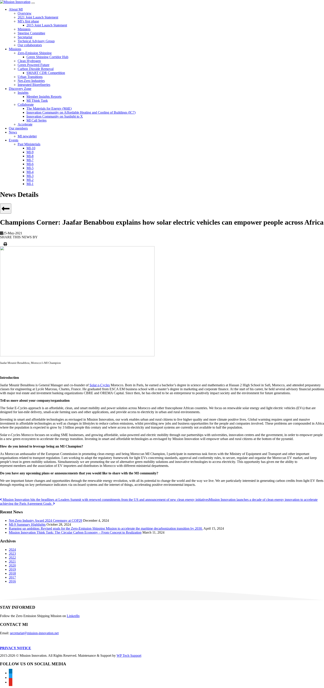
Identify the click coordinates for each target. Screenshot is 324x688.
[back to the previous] (5, 208)
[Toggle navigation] (33, 3)
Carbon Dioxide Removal (36, 69)
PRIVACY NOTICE (15, 648)
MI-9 (30, 152)
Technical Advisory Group (36, 41)
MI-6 (30, 164)
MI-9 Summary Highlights (27, 524)
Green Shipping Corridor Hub (47, 57)
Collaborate (26, 104)
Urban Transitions (30, 77)
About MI (16, 9)
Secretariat (25, 37)
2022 (12, 557)
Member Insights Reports (43, 96)
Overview (25, 13)
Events (13, 140)
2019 (12, 569)
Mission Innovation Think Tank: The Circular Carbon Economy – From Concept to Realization (75, 532)
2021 (12, 561)
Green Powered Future (33, 65)
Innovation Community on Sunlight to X (54, 116)
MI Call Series (36, 120)
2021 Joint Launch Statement (38, 17)
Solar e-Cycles (99, 385)
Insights (23, 92)
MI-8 (30, 156)
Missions (15, 49)
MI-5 (30, 168)
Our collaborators (30, 45)
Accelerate (25, 124)
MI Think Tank (37, 100)
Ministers (24, 29)
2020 (12, 565)
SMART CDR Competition (45, 73)
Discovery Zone (20, 89)
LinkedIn (73, 616)
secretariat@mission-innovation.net (34, 633)
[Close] (5, 244)
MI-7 (30, 160)
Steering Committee (31, 33)
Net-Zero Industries (31, 81)
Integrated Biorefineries (34, 85)
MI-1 (30, 184)
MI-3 (30, 176)
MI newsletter (27, 136)
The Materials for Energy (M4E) (49, 108)
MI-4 (30, 172)
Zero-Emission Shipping (35, 53)
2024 (12, 549)
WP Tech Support (129, 655)
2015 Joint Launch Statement (46, 25)
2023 (12, 553)
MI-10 (30, 148)
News (13, 132)
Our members (18, 128)
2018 (12, 573)
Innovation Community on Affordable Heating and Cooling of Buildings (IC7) (81, 112)
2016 (12, 581)
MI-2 (30, 180)
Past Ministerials (29, 144)
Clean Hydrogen (29, 61)
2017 (12, 577)
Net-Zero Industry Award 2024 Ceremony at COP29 (45, 520)
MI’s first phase (28, 21)
